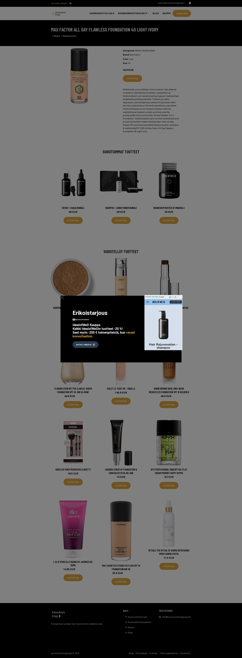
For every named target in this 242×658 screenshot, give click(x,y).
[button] (85, 344)
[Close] (62, 297)
